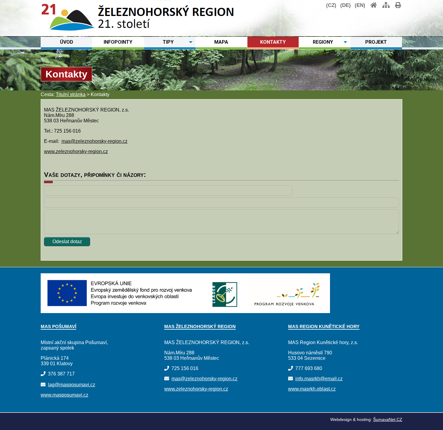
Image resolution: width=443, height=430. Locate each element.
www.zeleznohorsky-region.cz (76, 151)
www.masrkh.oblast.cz (312, 388)
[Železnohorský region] (68, 29)
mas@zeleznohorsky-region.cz (94, 141)
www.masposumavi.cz (64, 394)
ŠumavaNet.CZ (387, 419)
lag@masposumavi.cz (71, 384)
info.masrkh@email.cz (319, 378)
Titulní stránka (71, 94)
